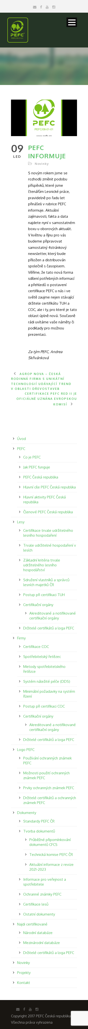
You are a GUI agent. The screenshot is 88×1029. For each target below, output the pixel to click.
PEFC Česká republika (40, 477)
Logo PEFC (25, 749)
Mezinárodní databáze (41, 942)
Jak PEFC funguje (36, 467)
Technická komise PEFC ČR (51, 854)
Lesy (20, 522)
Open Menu (71, 22)
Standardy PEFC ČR (39, 821)
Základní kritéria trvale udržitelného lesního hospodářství (41, 565)
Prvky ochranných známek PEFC (48, 788)
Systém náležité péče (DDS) (46, 681)
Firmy (21, 638)
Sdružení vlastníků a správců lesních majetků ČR (46, 582)
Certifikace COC (36, 646)
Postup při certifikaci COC (44, 706)
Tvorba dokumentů (39, 831)
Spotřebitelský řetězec (42, 656)
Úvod (21, 438)
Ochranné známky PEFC (42, 894)
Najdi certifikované (32, 924)
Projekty (24, 972)
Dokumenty (26, 812)
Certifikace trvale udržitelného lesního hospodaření (48, 533)
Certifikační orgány (38, 604)
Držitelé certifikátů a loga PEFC (48, 628)
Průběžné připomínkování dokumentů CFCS (50, 842)
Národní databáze (38, 932)
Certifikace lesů (35, 904)
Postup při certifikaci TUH (44, 594)
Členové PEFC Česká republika (48, 512)
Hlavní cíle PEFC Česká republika (49, 487)
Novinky (42, 164)
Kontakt (23, 982)
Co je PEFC (32, 457)
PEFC (21, 448)
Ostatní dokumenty (39, 914)
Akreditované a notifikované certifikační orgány (52, 615)
